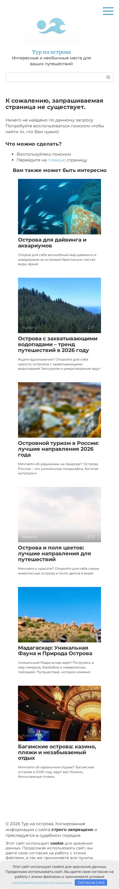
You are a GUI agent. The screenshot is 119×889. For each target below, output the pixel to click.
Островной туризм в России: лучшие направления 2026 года (58, 449)
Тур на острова (51, 52)
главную (57, 160)
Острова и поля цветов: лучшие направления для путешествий (54, 553)
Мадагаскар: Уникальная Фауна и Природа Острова (55, 651)
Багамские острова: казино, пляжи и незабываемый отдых (57, 752)
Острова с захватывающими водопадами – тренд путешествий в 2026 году (57, 344)
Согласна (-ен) (91, 882)
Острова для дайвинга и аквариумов (52, 243)
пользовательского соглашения (41, 882)
